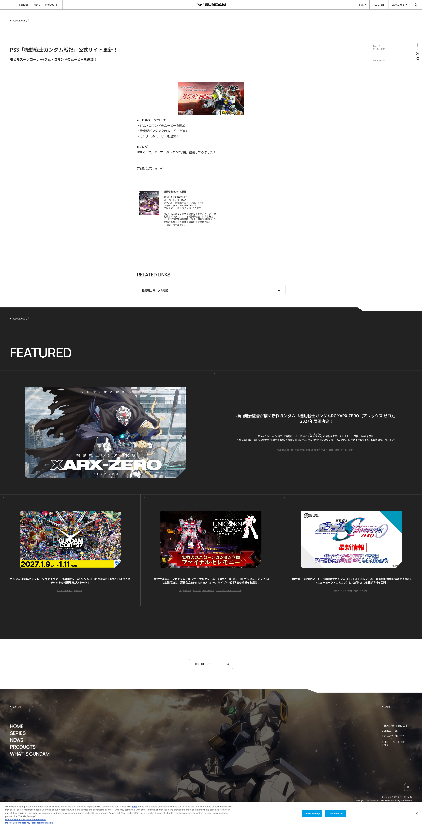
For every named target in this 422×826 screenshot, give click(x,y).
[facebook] (417, 58)
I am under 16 (336, 813)
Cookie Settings (312, 813)
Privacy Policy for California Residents (25, 819)
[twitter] (417, 53)
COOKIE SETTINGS (397, 743)
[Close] (416, 813)
